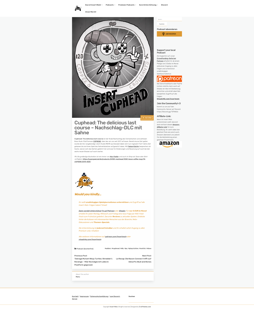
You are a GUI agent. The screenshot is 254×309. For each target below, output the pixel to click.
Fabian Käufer (133, 146)
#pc (126, 248)
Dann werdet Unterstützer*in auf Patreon (96, 211)
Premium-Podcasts (126, 5)
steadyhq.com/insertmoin (90, 239)
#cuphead (116, 248)
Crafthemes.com (145, 307)
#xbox (148, 248)
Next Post (146, 256)
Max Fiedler (114, 157)
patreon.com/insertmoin (115, 236)
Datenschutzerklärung (99, 296)
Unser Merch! (90, 12)
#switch (142, 248)
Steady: (122, 211)
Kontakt (75, 296)
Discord (164, 5)
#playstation (133, 248)
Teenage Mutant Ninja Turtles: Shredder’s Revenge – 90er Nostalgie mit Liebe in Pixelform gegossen (93, 262)
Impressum (84, 296)
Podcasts (110, 5)
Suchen (132, 296)
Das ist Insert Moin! (93, 5)
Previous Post (80, 256)
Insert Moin (114, 307)
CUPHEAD (97, 141)
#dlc (122, 248)
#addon (108, 248)
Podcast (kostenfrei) (85, 249)
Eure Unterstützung (147, 5)
